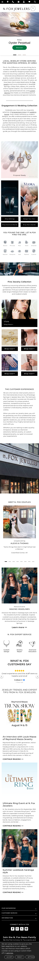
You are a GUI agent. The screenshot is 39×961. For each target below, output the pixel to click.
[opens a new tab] (12, 930)
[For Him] (9, 198)
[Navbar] (2, 2)
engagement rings (19, 112)
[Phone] (13, 2)
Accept (9, 957)
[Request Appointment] (18, 2)
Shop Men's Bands (29, 225)
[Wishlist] (29, 2)
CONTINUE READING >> (13, 761)
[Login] (24, 2)
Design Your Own (29, 219)
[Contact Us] (7, 2)
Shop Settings (10, 219)
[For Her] (29, 198)
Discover (19, 48)
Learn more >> (19, 627)
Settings (31, 957)
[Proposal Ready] (19, 160)
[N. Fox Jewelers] (19, 8)
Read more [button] (19, 678)
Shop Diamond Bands (9, 225)
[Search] (35, 2)
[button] (14, 55)
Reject (19, 957)
